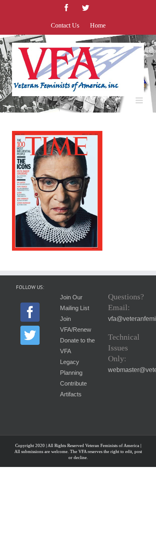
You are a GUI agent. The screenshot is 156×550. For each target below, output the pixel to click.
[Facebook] (30, 312)
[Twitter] (30, 335)
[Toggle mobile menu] (140, 100)
